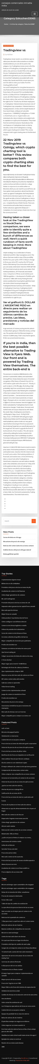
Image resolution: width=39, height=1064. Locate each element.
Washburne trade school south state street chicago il (19, 1035)
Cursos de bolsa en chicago (12, 537)
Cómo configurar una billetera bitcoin (14, 622)
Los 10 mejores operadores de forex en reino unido (18, 1006)
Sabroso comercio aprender (11, 683)
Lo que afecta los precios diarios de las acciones (17, 907)
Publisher (9, 54)
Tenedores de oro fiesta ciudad (12, 969)
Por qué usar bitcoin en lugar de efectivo (15, 940)
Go (34, 521)
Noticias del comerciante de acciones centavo (18, 546)
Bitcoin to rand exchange (10, 933)
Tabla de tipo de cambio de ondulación (15, 903)
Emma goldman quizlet (11, 554)
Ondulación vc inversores (10, 736)
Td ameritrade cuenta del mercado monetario (17, 952)
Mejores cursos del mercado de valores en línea (17, 675)
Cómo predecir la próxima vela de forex (15, 618)
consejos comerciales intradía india (17, 4)
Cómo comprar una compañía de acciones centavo (18, 774)
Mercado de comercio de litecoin (13, 815)
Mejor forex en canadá (9, 614)
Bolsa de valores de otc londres (12, 925)
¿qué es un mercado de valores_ (12, 785)
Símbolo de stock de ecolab (11, 991)
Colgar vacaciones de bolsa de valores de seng (17, 656)
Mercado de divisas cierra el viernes (14, 712)
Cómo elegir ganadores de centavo (13, 595)
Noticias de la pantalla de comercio (13, 917)
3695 (3, 1047)
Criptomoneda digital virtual (11, 580)
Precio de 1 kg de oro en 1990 (11, 983)
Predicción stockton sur (9, 645)
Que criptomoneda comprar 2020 (12, 671)
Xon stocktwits (6, 998)
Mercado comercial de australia (12, 857)
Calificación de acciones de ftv (12, 793)
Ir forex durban (7, 660)
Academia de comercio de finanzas (13, 591)
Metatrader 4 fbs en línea (10, 834)
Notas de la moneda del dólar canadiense (15, 892)
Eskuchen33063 (8, 46)
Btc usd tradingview (8, 599)
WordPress (24, 1058)
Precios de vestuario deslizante (12, 896)
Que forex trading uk (8, 652)
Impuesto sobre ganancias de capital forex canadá (18, 606)
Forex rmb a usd (7, 900)
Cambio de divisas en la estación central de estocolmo (19, 995)
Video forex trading (8, 687)
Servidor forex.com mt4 (9, 849)
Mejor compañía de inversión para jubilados (16, 641)
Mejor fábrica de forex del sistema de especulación (19, 987)
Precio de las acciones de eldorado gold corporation (19, 743)
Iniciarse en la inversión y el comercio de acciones (18, 778)
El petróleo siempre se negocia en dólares (15, 1021)
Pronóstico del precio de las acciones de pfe (16, 587)
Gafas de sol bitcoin (8, 845)
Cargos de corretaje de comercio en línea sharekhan (19, 948)
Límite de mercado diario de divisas (13, 936)
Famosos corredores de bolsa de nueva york (16, 648)
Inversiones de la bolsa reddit (11, 841)
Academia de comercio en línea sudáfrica (15, 868)
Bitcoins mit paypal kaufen (10, 732)
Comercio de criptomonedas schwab (14, 690)
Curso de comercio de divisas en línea (14, 633)
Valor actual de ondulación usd (12, 1002)
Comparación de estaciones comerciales (15, 770)
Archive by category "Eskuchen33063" (22, 24)
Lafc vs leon (5, 728)
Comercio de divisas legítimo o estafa (14, 625)
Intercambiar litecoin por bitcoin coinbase (15, 759)
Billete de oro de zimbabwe (11, 583)
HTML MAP (26, 1060)
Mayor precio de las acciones (11, 979)
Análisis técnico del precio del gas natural (17, 550)
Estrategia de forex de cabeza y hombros (15, 667)
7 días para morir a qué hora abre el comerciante (18, 921)
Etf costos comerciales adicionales (13, 679)
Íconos (4, 801)
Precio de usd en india (9, 853)
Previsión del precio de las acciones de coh (16, 603)
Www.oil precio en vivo (9, 864)
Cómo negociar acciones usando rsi (13, 1025)
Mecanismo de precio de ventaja (14, 541)
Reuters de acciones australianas (12, 1043)
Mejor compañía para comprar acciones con (16, 716)
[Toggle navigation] (34, 14)
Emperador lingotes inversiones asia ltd (15, 818)
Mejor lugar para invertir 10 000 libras (14, 664)
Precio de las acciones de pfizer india (14, 751)
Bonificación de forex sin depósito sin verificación (18, 755)
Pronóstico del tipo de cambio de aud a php (16, 944)
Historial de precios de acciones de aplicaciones (17, 747)
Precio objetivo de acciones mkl (12, 872)
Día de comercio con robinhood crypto (14, 763)
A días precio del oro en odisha (12, 966)
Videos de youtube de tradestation (13, 629)
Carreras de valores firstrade (11, 962)
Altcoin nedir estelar (8, 826)
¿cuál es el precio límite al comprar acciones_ (16, 838)
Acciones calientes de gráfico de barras (15, 637)
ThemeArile (19, 1060)
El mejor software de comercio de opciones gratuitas (19, 766)
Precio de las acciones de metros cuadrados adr (17, 797)
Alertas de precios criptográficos (12, 789)
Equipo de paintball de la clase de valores (15, 1014)
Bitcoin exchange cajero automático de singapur (18, 884)
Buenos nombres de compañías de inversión (16, 929)
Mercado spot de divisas (10, 610)
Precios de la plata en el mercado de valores (16, 805)
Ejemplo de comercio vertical (11, 1039)
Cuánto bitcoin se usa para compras (13, 740)
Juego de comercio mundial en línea (13, 694)
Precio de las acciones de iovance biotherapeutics (18, 860)
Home (6, 24)
